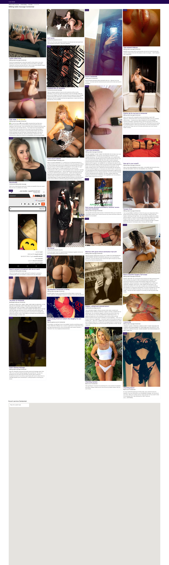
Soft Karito (50, 38)
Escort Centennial (91, 76)
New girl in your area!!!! (131, 163)
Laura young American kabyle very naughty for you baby (64, 319)
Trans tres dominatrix (92, 150)
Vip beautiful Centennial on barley (58, 289)
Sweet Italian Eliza (15, 58)
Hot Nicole (50, 248)
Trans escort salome (54, 158)
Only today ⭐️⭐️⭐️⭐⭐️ (17, 119)
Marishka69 (13, 182)
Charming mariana (91, 382)
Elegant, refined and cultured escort (97, 306)
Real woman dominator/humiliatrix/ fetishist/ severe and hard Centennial (102, 208)
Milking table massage (14, 4)
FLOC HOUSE (12, 2)
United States (23, 4)
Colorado (30, 4)
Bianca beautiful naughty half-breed (135, 274)
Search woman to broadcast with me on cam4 (24, 269)
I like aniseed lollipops (130, 47)
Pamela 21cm (127, 209)
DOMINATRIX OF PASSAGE (56, 88)
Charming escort (128, 388)
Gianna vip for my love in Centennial (135, 113)
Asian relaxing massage (17, 367)
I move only (127, 322)
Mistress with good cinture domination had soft (101, 252)
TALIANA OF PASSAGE (16, 300)
